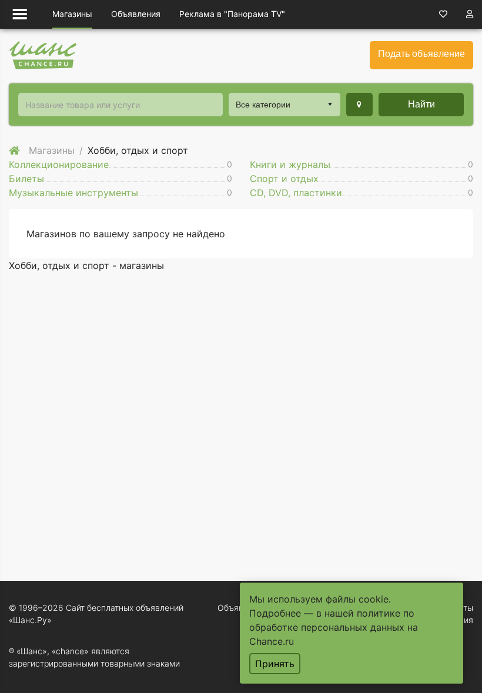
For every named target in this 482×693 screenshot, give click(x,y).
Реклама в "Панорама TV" (232, 14)
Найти (421, 104)
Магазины (72, 14)
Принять (274, 664)
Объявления (135, 14)
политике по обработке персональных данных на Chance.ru (333, 627)
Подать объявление (421, 54)
